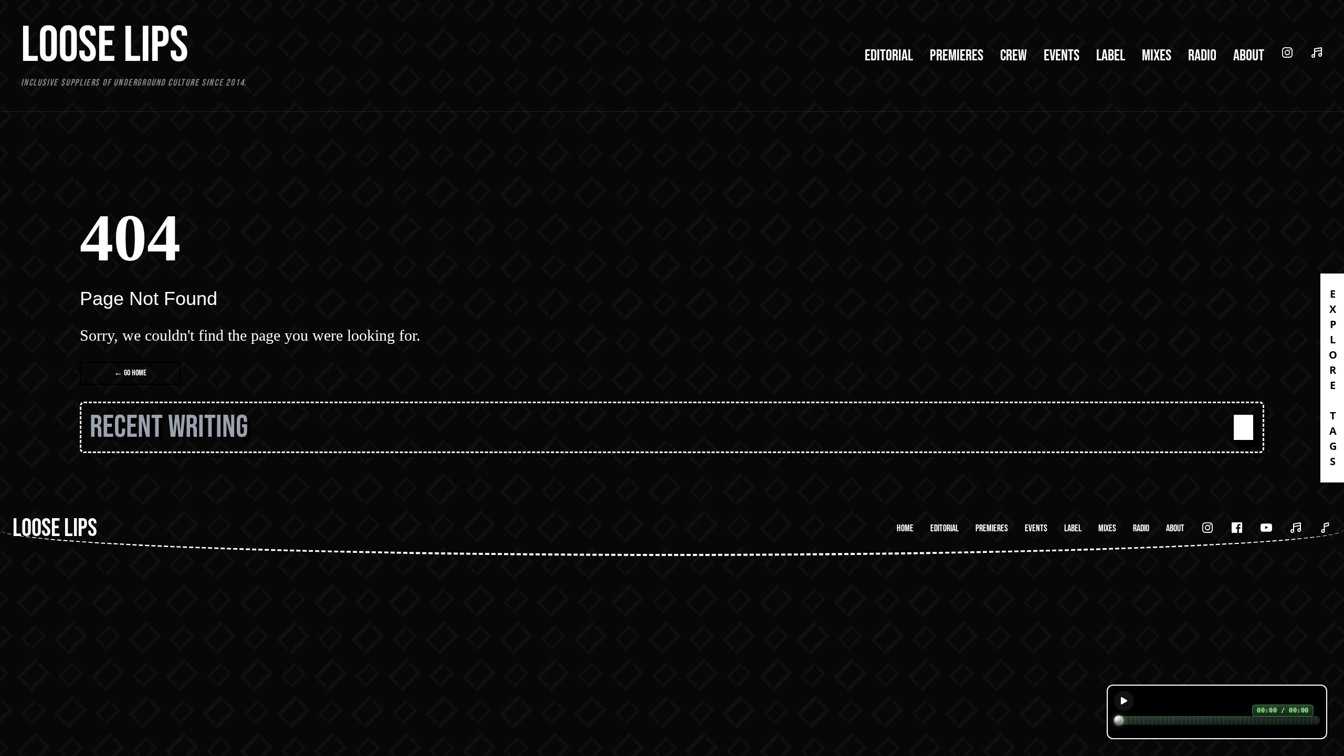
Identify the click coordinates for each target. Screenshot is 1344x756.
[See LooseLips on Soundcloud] (1316, 52)
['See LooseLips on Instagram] (1207, 527)
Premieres (956, 55)
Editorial (889, 55)
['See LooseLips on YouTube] (1266, 527)
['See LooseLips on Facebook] (1237, 527)
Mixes (1156, 55)
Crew (1013, 55)
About (1248, 55)
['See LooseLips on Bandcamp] (1325, 527)
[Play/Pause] (1124, 701)
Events (1061, 55)
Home (905, 528)
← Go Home (130, 373)
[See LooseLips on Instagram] (1287, 52)
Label (1110, 55)
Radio (1202, 55)
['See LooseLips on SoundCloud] (1295, 527)
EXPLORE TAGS (1333, 378)
